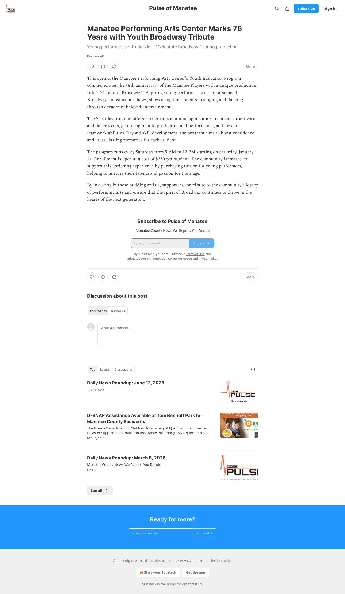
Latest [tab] (105, 370)
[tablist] (107, 311)
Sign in (330, 8)
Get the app (195, 572)
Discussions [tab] (123, 370)
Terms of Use (195, 254)
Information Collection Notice (171, 258)
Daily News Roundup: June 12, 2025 (125, 383)
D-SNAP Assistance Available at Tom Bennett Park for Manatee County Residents (144, 418)
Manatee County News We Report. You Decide (124, 464)
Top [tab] (92, 370)
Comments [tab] (98, 311)
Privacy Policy (208, 258)
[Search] (277, 8)
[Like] (91, 66)
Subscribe (306, 8)
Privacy (185, 560)
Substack (149, 584)
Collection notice (219, 560)
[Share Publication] (287, 8)
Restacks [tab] (118, 311)
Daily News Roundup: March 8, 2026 (126, 458)
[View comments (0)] (103, 66)
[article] (172, 392)
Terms (198, 560)
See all (96, 490)
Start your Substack (160, 572)
